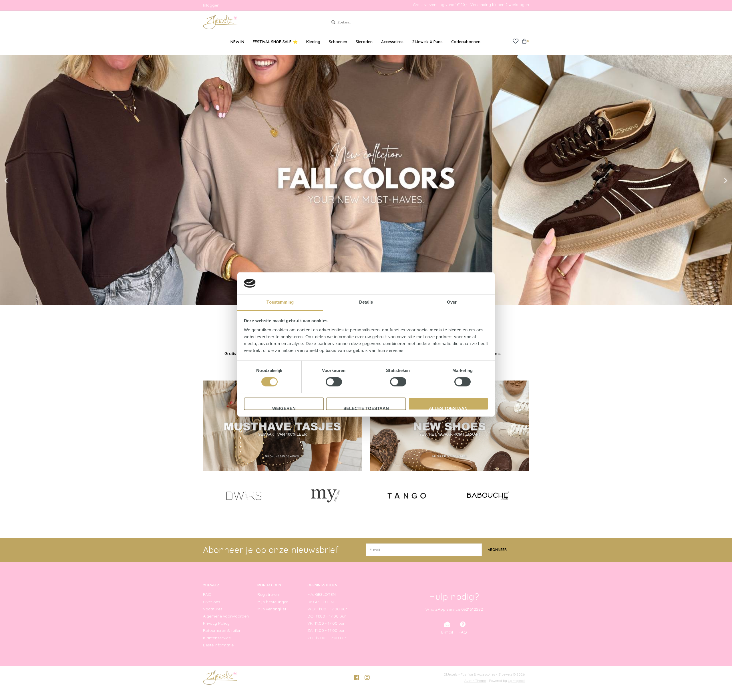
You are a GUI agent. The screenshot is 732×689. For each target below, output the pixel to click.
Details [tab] (366, 302)
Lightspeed (516, 680)
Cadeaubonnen (465, 41)
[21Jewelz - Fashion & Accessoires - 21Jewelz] (261, 22)
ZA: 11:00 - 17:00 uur (326, 630)
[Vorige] (206, 495)
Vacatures (212, 609)
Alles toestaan (448, 408)
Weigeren (284, 408)
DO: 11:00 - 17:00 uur (326, 616)
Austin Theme (475, 680)
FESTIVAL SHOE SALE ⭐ (275, 41)
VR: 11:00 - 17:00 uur (326, 623)
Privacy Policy (216, 623)
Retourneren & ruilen (222, 630)
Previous (18, 181)
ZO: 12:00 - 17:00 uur (326, 637)
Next (713, 181)
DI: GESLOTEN (320, 601)
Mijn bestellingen (273, 601)
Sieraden (364, 41)
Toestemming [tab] (280, 302)
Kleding (313, 41)
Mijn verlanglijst (271, 609)
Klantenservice (217, 637)
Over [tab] (452, 302)
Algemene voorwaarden (226, 616)
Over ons (211, 601)
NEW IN (237, 41)
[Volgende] (525, 495)
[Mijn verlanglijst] (515, 41)
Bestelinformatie (218, 645)
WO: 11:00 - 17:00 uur (327, 609)
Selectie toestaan (366, 408)
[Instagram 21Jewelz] (367, 677)
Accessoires (392, 41)
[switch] (334, 382)
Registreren (268, 594)
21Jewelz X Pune (427, 41)
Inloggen (211, 5)
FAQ (207, 594)
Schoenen (338, 41)
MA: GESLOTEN (321, 594)
